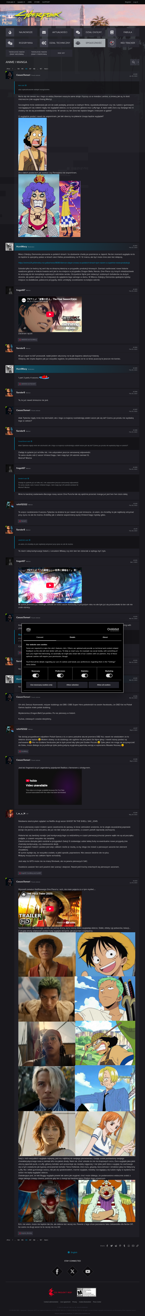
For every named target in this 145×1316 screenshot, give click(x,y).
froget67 (20, 290)
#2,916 (133, 697)
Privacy (74, 1302)
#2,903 (133, 290)
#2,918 (133, 760)
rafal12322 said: (23, 540)
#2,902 (133, 247)
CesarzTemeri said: (24, 441)
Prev (8, 69)
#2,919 (133, 813)
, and (31, 873)
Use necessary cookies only (41, 685)
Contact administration (51, 1302)
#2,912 (133, 561)
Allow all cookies (103, 685)
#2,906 (133, 392)
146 (26, 69)
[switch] (60, 675)
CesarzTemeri (23, 75)
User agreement (65, 1302)
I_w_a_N (20, 813)
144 (18, 69)
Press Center (97, 1302)
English (73, 1252)
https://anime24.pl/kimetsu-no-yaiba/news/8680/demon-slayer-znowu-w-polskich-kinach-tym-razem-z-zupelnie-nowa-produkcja (74, 262)
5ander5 (20, 348)
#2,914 (133, 661)
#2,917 (133, 729)
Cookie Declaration (85, 1302)
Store (37, 2)
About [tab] (105, 637)
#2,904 (133, 348)
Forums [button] (10, 2)
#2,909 (133, 468)
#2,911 (133, 530)
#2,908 (133, 431)
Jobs (30, 2)
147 (30, 69)
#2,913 (133, 617)
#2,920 (133, 882)
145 (22, 69)
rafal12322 (21, 504)
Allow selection (72, 685)
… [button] (15, 69)
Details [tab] (72, 637)
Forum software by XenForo (72, 1314)
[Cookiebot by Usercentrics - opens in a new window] (109, 629)
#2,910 (133, 504)
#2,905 (133, 369)
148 (34, 69)
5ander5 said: (22, 479)
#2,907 (133, 410)
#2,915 (133, 679)
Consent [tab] (39, 637)
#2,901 (133, 75)
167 (41, 69)
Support (46, 2)
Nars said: (21, 85)
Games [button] (20, 2)
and (29, 340)
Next (45, 69)
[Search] (133, 62)
